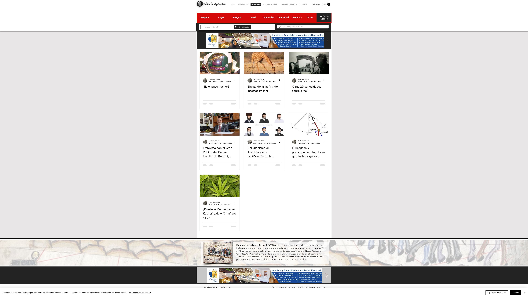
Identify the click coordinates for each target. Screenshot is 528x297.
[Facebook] (328, 4)
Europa (289, 251)
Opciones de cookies (497, 292)
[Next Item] (327, 40)
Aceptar (515, 292)
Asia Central (251, 253)
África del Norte (302, 251)
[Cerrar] (524, 292)
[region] (204, 18)
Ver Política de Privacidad (140, 292)
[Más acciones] (235, 80)
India (273, 253)
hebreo (253, 245)
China (284, 253)
